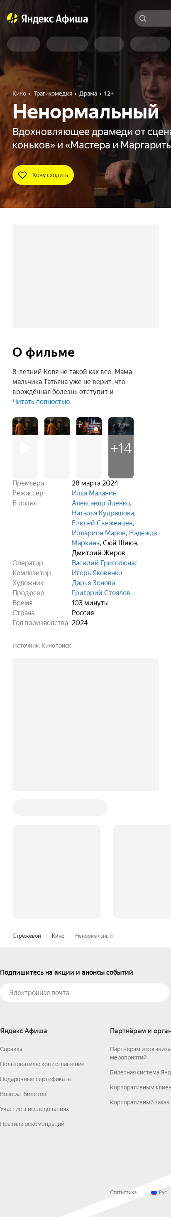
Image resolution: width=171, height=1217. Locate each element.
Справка (11, 1049)
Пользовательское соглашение (42, 1064)
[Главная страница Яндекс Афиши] (12, 18)
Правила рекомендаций (32, 1124)
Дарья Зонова (93, 583)
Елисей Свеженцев (102, 523)
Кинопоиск (56, 645)
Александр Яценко (101, 503)
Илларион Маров (99, 533)
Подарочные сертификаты (36, 1079)
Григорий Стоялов (101, 593)
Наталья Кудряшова (103, 513)
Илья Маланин (94, 493)
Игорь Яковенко (97, 573)
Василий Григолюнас (105, 563)
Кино (58, 936)
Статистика (123, 1192)
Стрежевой (26, 936)
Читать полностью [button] (41, 402)
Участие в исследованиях (34, 1109)
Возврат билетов (23, 1094)
